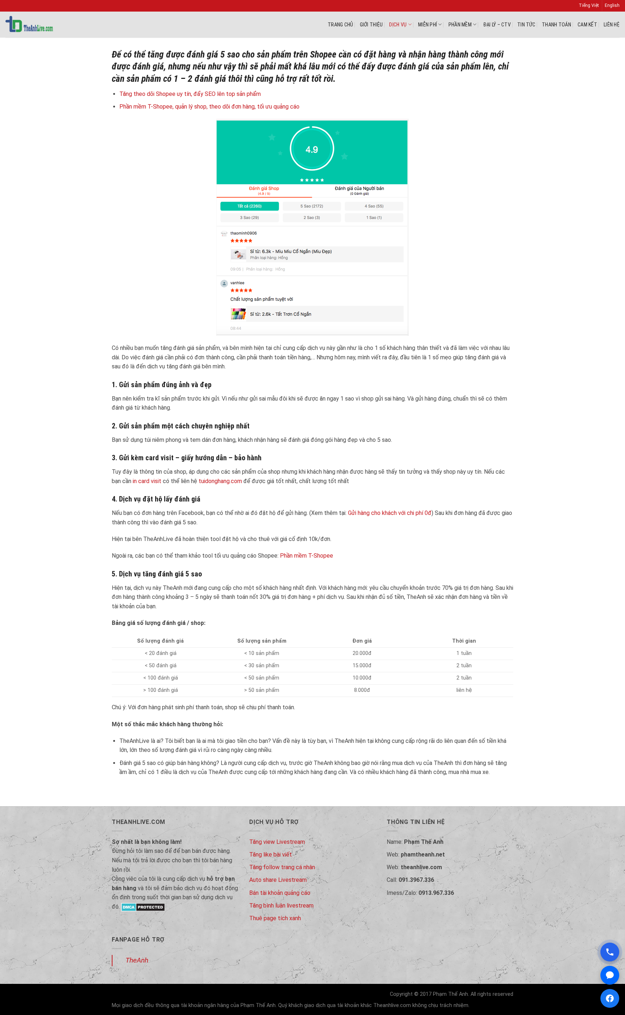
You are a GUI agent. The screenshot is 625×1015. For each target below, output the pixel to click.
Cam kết (587, 25)
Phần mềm (460, 25)
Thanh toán (556, 25)
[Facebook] (609, 998)
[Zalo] (609, 975)
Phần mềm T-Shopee (306, 555)
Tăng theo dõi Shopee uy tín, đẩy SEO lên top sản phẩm (190, 93)
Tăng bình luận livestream (281, 905)
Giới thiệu (371, 25)
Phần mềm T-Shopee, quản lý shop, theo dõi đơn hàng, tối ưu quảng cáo (209, 106)
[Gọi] (609, 952)
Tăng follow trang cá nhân (282, 867)
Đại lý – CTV (497, 25)
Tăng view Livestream (277, 841)
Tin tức (526, 25)
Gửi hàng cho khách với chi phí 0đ (389, 512)
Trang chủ (340, 25)
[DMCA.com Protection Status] (143, 906)
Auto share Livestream (278, 879)
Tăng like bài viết (270, 854)
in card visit (147, 481)
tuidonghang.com (220, 481)
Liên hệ (612, 25)
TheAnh (137, 960)
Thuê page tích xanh (275, 918)
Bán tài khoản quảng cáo (279, 892)
